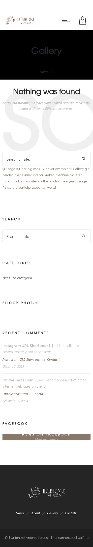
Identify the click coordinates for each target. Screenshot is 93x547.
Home (44, 72)
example (61, 169)
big (30, 169)
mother (43, 181)
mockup (17, 181)
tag (43, 187)
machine (62, 175)
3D (4, 169)
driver (50, 169)
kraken (49, 175)
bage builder (17, 169)
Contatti (53, 359)
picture (12, 187)
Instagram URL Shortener (21, 359)
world (51, 187)
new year (68, 181)
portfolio (24, 187)
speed (35, 187)
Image (18, 175)
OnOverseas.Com (15, 394)
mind (6, 181)
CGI (42, 169)
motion (55, 181)
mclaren (76, 175)
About (38, 394)
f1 (70, 169)
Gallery (78, 169)
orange (81, 181)
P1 (4, 187)
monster (31, 181)
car (35, 169)
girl (87, 169)
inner (28, 175)
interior (38, 175)
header (7, 175)
